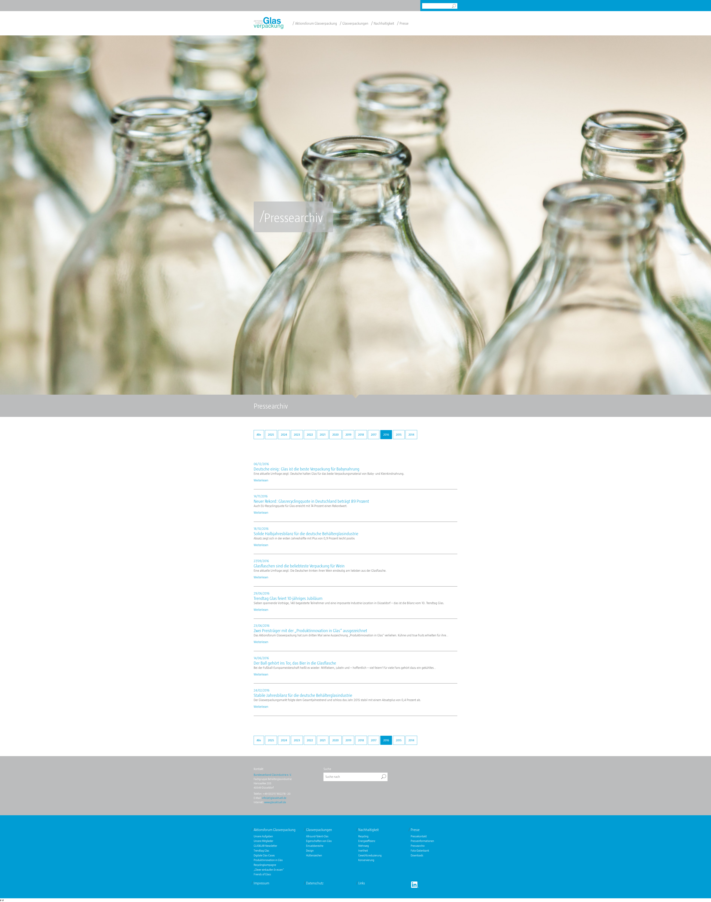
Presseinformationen (422, 840)
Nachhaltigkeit (382, 23)
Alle (259, 434)
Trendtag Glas (261, 850)
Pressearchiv (418, 845)
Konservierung (366, 860)
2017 (373, 434)
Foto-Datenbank (420, 850)
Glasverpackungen (354, 23)
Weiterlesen (261, 480)
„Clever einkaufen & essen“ (269, 869)
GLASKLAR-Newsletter (265, 845)
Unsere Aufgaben (263, 836)
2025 (271, 434)
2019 (348, 434)
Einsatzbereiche (314, 845)
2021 (323, 434)
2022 (310, 434)
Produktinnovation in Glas (268, 860)
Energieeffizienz (366, 840)
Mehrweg (363, 845)
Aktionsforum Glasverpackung (315, 23)
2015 (399, 434)
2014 (411, 434)
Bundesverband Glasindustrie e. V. (272, 774)
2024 (284, 434)
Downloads (417, 855)
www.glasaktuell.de (275, 802)
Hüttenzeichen (314, 855)
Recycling (363, 836)
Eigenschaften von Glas (319, 840)
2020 (335, 434)
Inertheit (363, 850)
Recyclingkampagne (265, 864)
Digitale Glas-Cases (264, 855)
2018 (361, 434)
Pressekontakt (419, 836)
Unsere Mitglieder (263, 840)
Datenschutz (314, 883)
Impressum (261, 883)
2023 (297, 434)
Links (361, 883)
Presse (402, 23)
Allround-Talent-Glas (317, 836)
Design (310, 850)
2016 (386, 434)
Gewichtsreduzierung (370, 855)
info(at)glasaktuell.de (274, 797)
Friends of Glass (262, 874)
